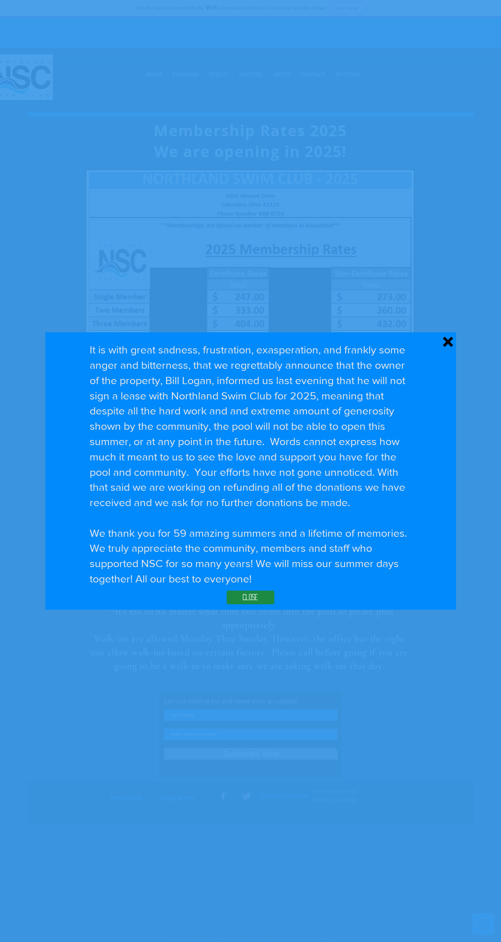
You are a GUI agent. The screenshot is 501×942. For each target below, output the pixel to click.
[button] (448, 342)
